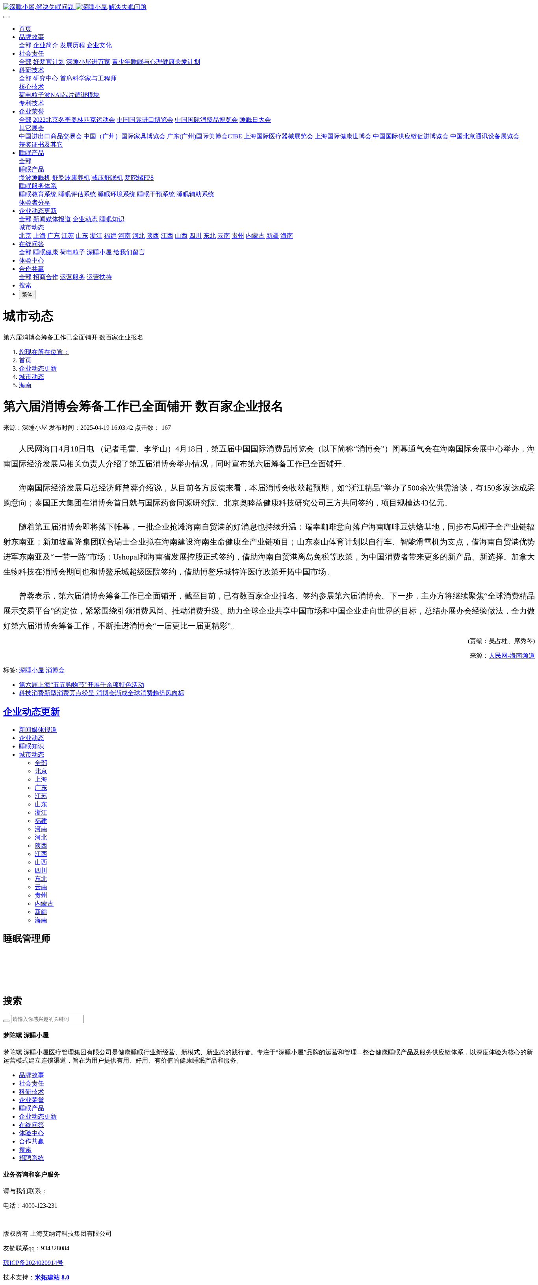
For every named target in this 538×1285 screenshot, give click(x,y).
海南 (25, 385)
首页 (25, 28)
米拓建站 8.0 (52, 1277)
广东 (41, 787)
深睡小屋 (31, 670)
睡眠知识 (31, 746)
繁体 (27, 294)
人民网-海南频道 (512, 655)
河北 (41, 837)
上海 (41, 779)
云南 (41, 887)
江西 (41, 853)
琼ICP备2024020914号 (33, 1262)
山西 (41, 862)
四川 (41, 870)
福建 (41, 820)
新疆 (41, 911)
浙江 (41, 812)
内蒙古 (44, 903)
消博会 (55, 670)
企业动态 (31, 738)
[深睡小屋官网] (269, 7)
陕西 (41, 845)
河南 (41, 829)
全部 (25, 45)
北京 (41, 771)
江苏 (41, 796)
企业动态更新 (38, 368)
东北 (41, 878)
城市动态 (31, 376)
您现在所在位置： (44, 352)
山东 (41, 804)
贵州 (41, 895)
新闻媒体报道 (38, 729)
